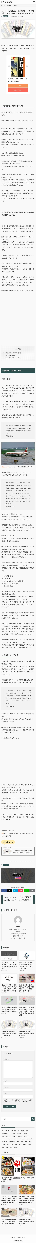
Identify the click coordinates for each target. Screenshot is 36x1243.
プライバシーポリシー (16, 1237)
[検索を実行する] (33, 1119)
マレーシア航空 (29, 1139)
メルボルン (4, 1141)
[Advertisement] (18, 321)
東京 (16, 1144)
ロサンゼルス (12, 1141)
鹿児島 (15, 1147)
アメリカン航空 (24, 1130)
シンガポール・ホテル (15, 358)
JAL (3, 1130)
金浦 (3, 1147)
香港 (11, 1147)
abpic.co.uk (5, 467)
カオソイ (19, 1133)
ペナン (9, 1139)
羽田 (20, 1144)
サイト (5, 1094)
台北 (26, 1141)
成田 (8, 1144)
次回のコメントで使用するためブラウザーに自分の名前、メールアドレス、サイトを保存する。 (18, 1100)
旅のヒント (5, 16)
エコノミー (12, 1133)
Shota (18, 926)
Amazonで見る (18, 85)
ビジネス (26, 1136)
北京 (18, 1141)
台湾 (30, 1141)
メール (5, 1087)
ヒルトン (20, 1136)
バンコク (14, 1136)
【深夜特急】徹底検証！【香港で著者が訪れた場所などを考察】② (22, 851)
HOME (23, 1237)
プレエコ (4, 1139)
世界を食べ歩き (7, 2)
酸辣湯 (29, 1144)
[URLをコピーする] (32, 890)
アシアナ (8, 1130)
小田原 (3, 1144)
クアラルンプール (6, 1136)
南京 (22, 1141)
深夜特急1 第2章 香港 (13, 353)
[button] (4, 890)
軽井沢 (24, 1144)
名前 (5, 1081)
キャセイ (25, 1133)
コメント (6, 1059)
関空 (7, 1147)
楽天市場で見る (18, 90)
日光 (12, 1144)
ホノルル (15, 1139)
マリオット (21, 1139)
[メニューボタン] (34, 2)
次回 (2, 833)
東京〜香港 (12, 355)
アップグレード (15, 1130)
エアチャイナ (5, 1133)
